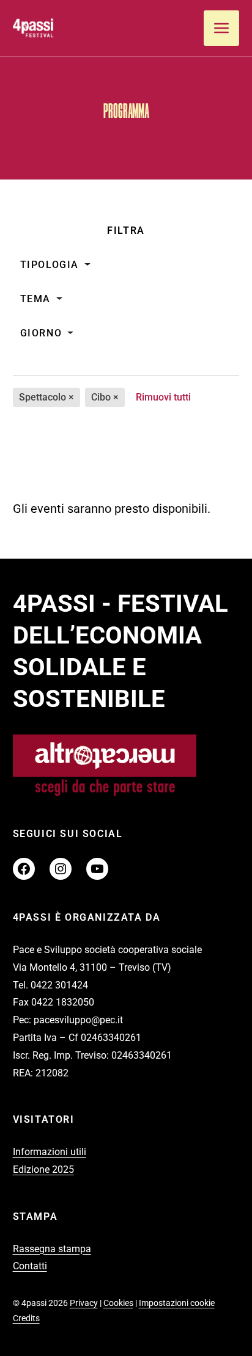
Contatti (30, 1266)
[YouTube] (97, 869)
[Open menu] (221, 28)
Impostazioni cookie (177, 1303)
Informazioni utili (49, 1152)
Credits (26, 1318)
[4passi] (59, 28)
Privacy (84, 1303)
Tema (35, 299)
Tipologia (49, 264)
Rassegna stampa (52, 1249)
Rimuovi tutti (163, 397)
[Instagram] (61, 869)
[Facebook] (24, 869)
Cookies (118, 1303)
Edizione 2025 (43, 1169)
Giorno (41, 333)
